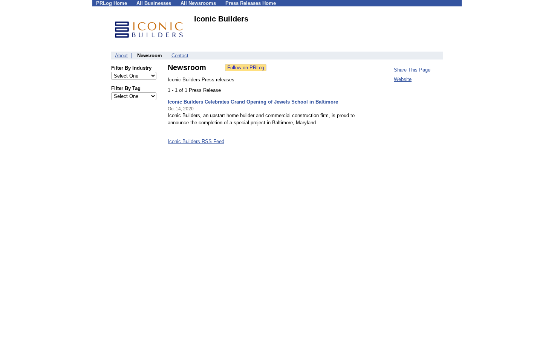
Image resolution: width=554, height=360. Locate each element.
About (121, 55)
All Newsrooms (198, 3)
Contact (179, 55)
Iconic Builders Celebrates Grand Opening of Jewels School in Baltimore (253, 102)
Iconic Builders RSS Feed (196, 141)
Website (403, 79)
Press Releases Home (250, 3)
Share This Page (412, 70)
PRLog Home (111, 3)
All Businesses (153, 3)
